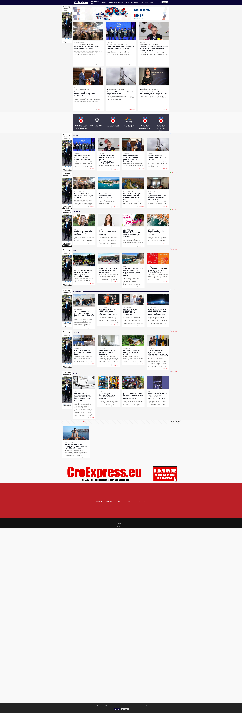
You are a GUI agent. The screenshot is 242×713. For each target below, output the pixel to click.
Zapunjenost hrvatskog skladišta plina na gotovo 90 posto (121, 93)
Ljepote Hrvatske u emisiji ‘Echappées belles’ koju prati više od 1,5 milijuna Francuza (75, 446)
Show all (176, 421)
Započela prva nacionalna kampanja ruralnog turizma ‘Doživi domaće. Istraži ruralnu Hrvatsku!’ (133, 396)
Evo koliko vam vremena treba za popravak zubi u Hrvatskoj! (107, 233)
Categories (70, 422)
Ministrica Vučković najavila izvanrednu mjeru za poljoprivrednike (153, 93)
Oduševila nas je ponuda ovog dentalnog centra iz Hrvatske (83, 233)
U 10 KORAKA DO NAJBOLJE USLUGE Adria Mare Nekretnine (108, 352)
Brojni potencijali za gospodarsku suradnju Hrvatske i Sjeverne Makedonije (86, 93)
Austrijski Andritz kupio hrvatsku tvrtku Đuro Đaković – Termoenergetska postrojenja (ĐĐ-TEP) (154, 48)
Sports (76, 269)
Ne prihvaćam (125, 709)
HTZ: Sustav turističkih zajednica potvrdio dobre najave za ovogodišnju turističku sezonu (157, 196)
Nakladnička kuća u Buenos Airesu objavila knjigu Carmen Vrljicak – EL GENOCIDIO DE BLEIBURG (158, 396)
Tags (79, 422)
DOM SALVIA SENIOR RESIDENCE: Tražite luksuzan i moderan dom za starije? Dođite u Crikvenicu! (158, 353)
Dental (76, 229)
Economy (109, 42)
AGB (119, 501)
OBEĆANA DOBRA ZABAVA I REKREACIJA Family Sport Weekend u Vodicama (158, 270)
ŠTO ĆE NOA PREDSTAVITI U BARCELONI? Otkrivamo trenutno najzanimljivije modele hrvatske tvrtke (157, 312)
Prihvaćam (117, 709)
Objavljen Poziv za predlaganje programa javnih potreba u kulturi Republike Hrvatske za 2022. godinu (82, 396)
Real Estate (77, 348)
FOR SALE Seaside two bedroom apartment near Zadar (83, 352)
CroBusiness (79, 44)
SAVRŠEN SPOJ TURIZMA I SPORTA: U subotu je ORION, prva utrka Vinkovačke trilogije (83, 273)
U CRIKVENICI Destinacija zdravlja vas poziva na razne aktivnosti (108, 270)
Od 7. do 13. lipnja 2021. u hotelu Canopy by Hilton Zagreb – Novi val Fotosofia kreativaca (84, 314)
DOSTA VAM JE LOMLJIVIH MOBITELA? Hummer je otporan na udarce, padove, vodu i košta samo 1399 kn (108, 312)
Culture (76, 391)
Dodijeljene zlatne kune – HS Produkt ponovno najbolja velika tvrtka (120, 47)
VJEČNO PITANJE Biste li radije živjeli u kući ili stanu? (131, 352)
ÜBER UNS (98, 501)
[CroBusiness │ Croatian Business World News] (80, 2)
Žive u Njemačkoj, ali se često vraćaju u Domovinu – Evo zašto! (157, 233)
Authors (86, 422)
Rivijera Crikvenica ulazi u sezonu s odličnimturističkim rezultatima (108, 195)
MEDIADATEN (142, 501)
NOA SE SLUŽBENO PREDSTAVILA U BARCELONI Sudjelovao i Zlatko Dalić (132, 312)
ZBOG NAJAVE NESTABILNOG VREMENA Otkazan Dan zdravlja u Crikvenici (132, 233)
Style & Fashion (78, 309)
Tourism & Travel (79, 42)
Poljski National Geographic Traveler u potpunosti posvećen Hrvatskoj (107, 396)
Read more (100, 64)
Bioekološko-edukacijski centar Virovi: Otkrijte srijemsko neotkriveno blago (132, 196)
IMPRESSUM (109, 501)
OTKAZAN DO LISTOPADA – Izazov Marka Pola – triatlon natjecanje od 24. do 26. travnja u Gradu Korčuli (133, 272)
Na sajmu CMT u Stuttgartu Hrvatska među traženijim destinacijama (87, 47)
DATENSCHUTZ (129, 501)
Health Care (126, 229)
